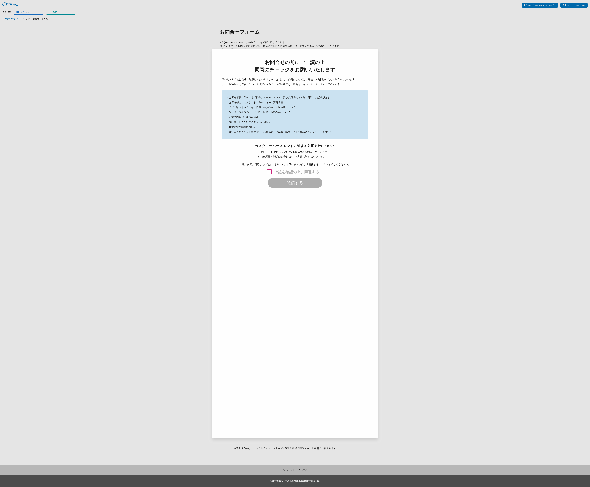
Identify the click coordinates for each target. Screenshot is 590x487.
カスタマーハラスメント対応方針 (286, 152)
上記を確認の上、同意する (296, 172)
